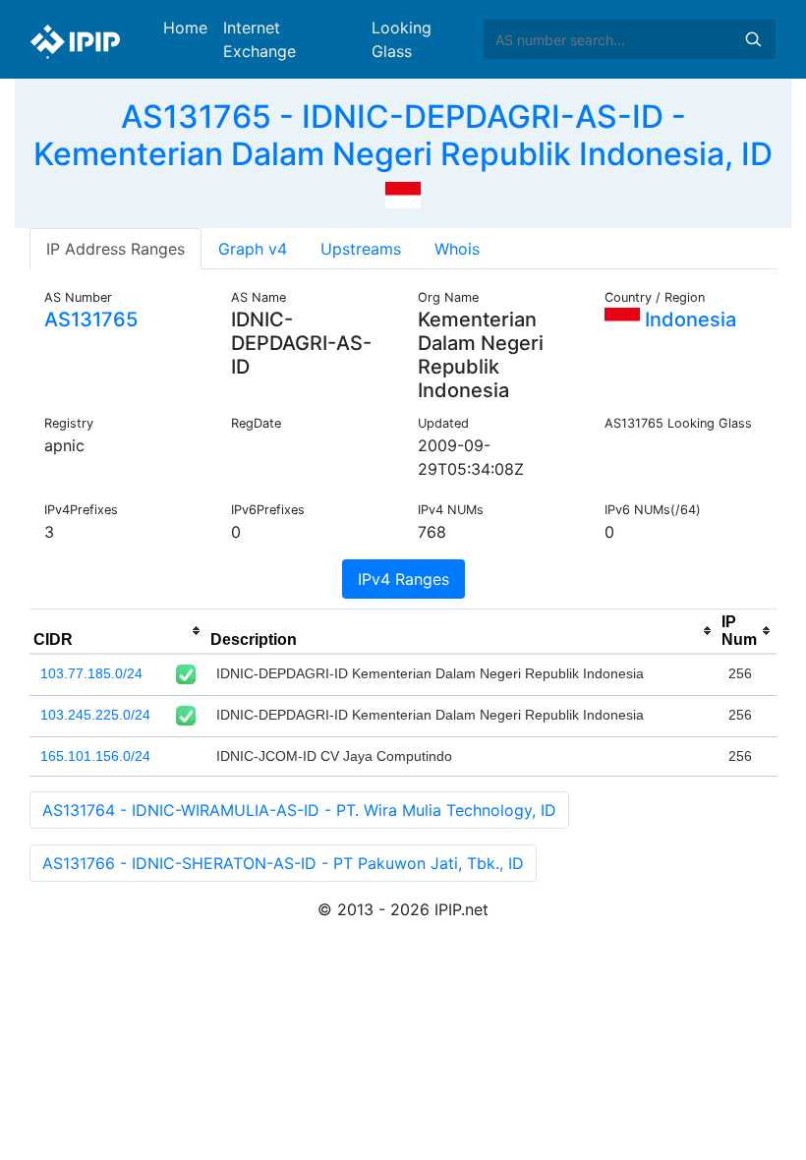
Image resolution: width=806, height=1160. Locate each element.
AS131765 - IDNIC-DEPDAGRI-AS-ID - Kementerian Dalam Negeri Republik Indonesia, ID (403, 135)
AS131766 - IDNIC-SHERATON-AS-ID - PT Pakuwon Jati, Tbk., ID (283, 863)
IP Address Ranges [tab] (115, 249)
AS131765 (91, 319)
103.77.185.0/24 (91, 673)
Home (185, 27)
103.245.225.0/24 (95, 715)
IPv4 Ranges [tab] (403, 579)
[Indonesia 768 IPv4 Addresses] (403, 193)
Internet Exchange (259, 39)
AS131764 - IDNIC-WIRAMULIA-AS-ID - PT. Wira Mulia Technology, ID (299, 810)
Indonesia (688, 319)
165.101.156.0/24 (95, 756)
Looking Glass (402, 39)
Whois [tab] (457, 249)
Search (753, 39)
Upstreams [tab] (360, 249)
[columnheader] (117, 631)
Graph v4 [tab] (252, 249)
